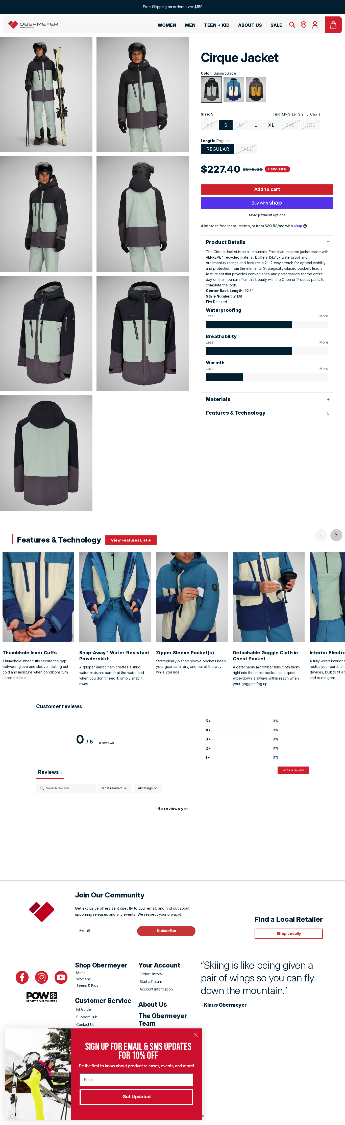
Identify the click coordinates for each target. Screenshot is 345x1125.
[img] (249, 324)
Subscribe (166, 931)
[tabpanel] (172, 825)
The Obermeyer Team (162, 1019)
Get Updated (136, 1097)
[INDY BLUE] (234, 89)
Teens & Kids (87, 985)
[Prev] (321, 535)
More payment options (267, 215)
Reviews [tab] (50, 772)
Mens (80, 973)
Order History (151, 974)
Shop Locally (289, 933)
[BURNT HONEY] (256, 89)
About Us (152, 1004)
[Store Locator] (303, 24)
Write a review (293, 770)
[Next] (336, 535)
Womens (83, 979)
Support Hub (86, 1017)
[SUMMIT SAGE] (211, 89)
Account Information (156, 989)
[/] (33, 25)
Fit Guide (83, 1009)
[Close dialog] (195, 1034)
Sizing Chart (309, 114)
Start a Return (151, 981)
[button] (164, 26)
